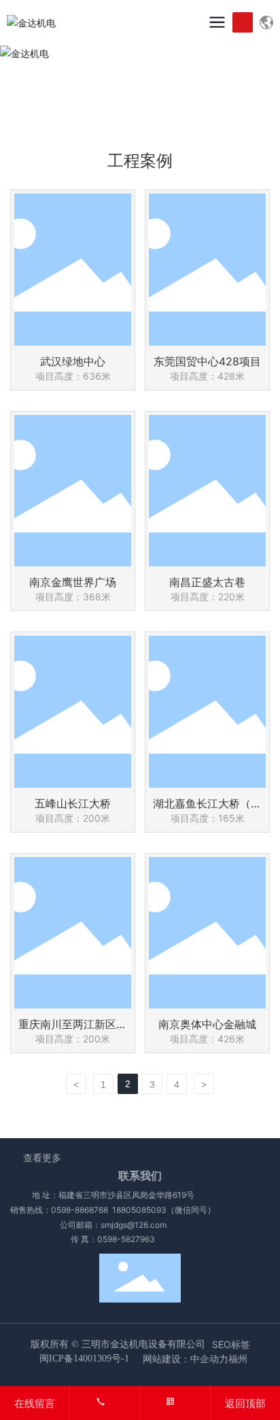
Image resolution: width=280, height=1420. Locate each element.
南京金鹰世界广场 (72, 582)
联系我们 (140, 1175)
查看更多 (42, 1157)
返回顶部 (245, 1403)
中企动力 (209, 1358)
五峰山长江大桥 (73, 803)
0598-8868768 (79, 1210)
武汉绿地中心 (72, 361)
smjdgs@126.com (134, 1225)
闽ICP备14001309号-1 (84, 1358)
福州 (237, 1358)
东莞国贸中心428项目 (207, 361)
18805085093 (139, 1210)
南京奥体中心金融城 (207, 1024)
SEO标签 (231, 1344)
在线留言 (34, 1403)
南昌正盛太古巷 (207, 582)
